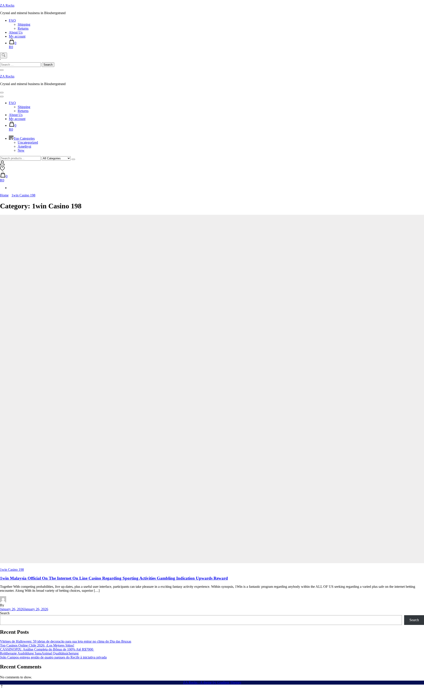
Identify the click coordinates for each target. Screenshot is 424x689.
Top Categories (24, 138)
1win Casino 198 (12, 569)
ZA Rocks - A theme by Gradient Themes (212, 682)
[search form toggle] (3, 55)
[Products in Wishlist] (2, 169)
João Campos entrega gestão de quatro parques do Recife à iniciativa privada (53, 657)
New (21, 150)
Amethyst (24, 146)
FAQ (12, 20)
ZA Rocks (7, 5)
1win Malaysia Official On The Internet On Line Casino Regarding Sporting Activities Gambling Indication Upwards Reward (114, 578)
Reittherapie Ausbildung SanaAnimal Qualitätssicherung (39, 653)
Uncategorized (28, 142)
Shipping (24, 24)
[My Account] (2, 164)
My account (17, 36)
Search (4, 613)
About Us (16, 32)
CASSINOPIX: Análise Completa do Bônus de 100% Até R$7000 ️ (47, 649)
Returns (23, 28)
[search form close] (2, 70)
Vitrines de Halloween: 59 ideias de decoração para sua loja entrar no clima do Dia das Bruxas (65, 641)
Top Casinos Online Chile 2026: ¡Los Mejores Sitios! (37, 645)
